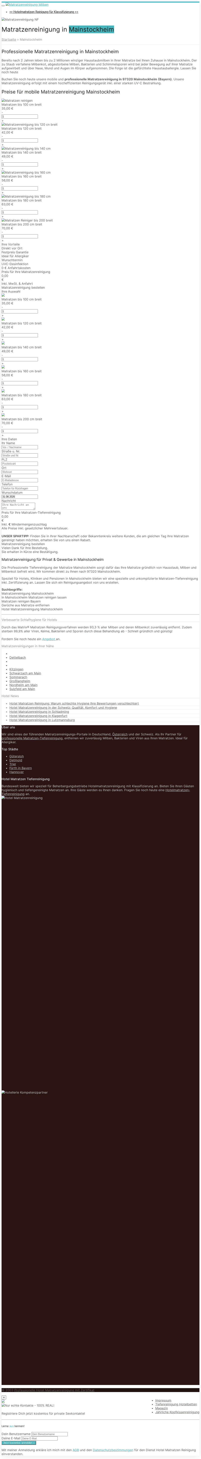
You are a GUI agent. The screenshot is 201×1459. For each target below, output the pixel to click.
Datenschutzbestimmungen (113, 1450)
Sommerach (18, 677)
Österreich (120, 734)
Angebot (49, 639)
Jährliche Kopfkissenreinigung (177, 1412)
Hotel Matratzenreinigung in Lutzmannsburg (42, 720)
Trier (12, 764)
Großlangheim (19, 681)
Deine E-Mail (11, 1438)
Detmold (15, 760)
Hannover (16, 772)
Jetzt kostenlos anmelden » (19, 1442)
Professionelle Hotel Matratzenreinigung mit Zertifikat (54, 1390)
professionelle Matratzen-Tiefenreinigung (32, 738)
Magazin (161, 1408)
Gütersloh (16, 756)
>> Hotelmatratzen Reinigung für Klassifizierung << (43, 12)
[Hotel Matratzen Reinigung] (27, 4)
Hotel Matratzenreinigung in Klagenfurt (38, 716)
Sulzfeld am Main (22, 689)
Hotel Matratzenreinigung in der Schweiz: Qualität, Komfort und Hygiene (63, 707)
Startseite (9, 39)
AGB (76, 1450)
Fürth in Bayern (20, 768)
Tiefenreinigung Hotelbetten (176, 1404)
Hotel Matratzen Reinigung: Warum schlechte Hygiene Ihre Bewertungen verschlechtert (74, 703)
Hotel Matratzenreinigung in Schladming (39, 712)
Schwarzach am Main (25, 673)
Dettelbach (17, 657)
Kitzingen (16, 669)
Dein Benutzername (16, 1434)
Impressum (163, 1400)
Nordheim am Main (23, 685)
